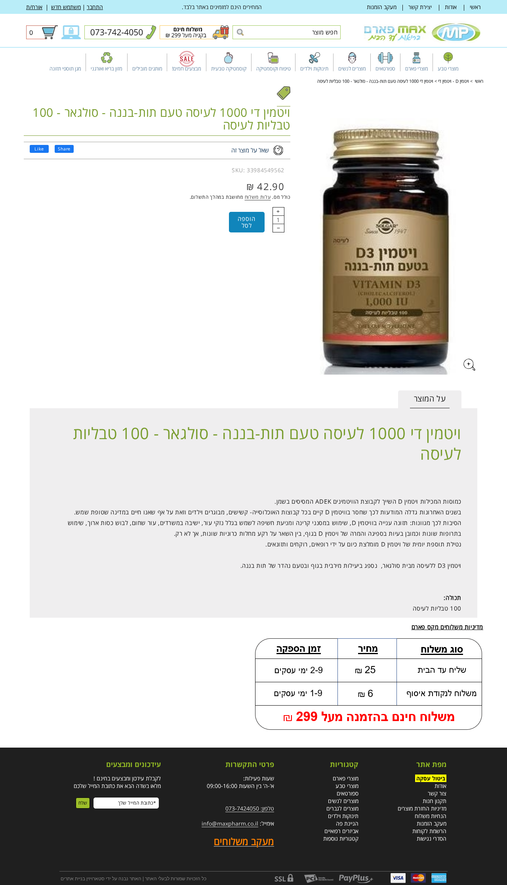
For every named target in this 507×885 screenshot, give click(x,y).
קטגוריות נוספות (340, 838)
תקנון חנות (434, 801)
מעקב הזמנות (381, 7)
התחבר (95, 7)
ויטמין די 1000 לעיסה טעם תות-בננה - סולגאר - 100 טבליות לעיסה (375, 81)
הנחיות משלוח (430, 816)
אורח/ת (34, 7)
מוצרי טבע (346, 786)
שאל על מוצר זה (250, 150)
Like (39, 149)
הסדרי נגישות (431, 838)
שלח (82, 803)
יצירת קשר (420, 7)
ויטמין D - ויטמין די (453, 81)
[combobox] (287, 32)
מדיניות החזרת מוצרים (422, 808)
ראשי (475, 7)
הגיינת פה (347, 823)
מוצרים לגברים (342, 808)
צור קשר (437, 793)
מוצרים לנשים (343, 801)
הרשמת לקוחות (429, 831)
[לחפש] (240, 32)
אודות (451, 7)
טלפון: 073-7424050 (249, 808)
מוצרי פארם (345, 778)
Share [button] (64, 149)
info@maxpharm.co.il (230, 823)
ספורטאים (347, 793)
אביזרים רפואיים (341, 831)
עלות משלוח (258, 197)
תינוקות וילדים (343, 816)
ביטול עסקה (430, 778)
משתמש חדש (66, 7)
